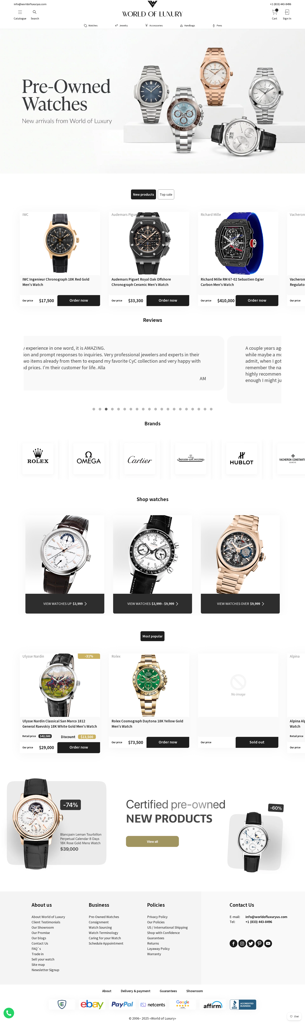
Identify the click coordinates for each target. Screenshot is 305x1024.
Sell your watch (43, 959)
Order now (79, 300)
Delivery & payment (135, 991)
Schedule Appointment (106, 943)
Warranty (154, 954)
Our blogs (39, 938)
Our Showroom (43, 927)
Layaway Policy (158, 948)
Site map (38, 964)
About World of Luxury (48, 916)
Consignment (99, 922)
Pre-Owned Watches (104, 916)
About (106, 991)
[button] (93, 409)
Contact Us (40, 943)
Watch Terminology (103, 932)
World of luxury (152, 14)
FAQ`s (36, 948)
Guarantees (155, 938)
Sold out (257, 742)
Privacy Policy (157, 916)
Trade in (38, 954)
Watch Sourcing (100, 927)
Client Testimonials (46, 922)
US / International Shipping (167, 927)
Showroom (194, 991)
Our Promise (41, 932)
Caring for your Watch (105, 938)
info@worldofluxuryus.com (30, 4)
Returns (153, 943)
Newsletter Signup (45, 970)
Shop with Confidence (163, 932)
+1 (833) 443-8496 (280, 4)
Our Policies (156, 922)
